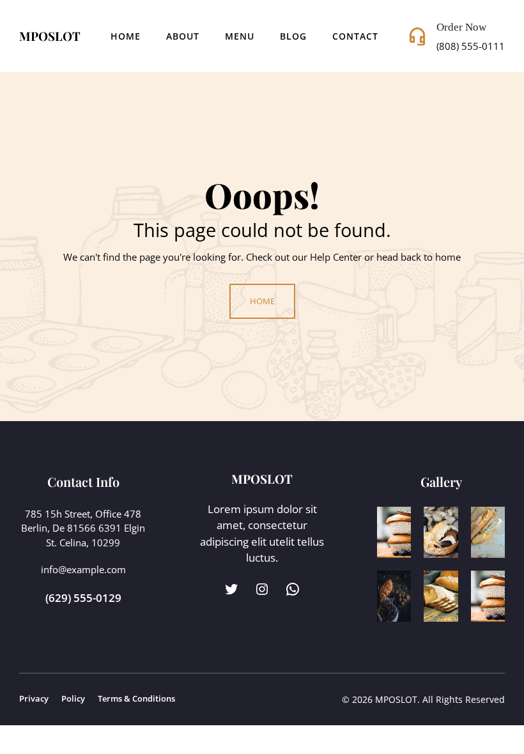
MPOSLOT (50, 35)
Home (126, 36)
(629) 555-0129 (83, 597)
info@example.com (83, 569)
